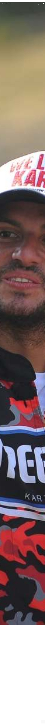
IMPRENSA (11, 3)
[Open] (40, 3)
